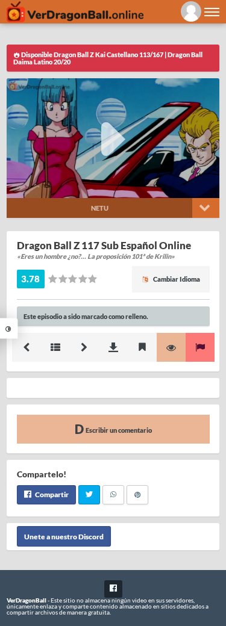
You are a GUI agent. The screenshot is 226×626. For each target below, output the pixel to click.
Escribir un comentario (118, 430)
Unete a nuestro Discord (64, 536)
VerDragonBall (26, 600)
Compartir (51, 494)
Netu (99, 208)
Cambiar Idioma (176, 279)
